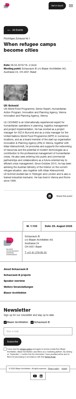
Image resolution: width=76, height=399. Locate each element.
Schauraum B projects (17, 275)
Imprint (64, 369)
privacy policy (26, 349)
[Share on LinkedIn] (50, 196)
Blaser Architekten (15, 293)
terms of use (50, 357)
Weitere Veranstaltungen (18, 287)
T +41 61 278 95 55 (36, 253)
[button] (71, 5)
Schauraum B (41, 322)
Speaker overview (14, 281)
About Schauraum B (16, 269)
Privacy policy (53, 369)
